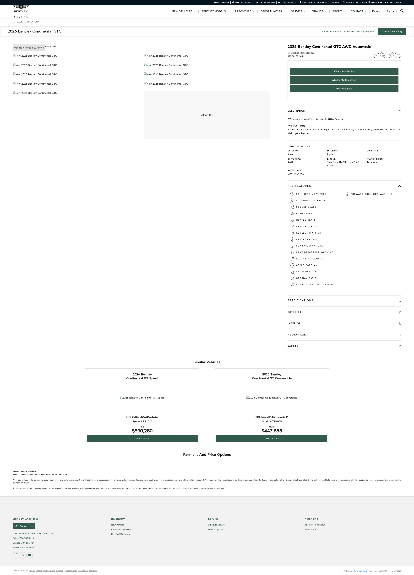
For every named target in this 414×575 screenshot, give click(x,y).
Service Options (216, 529)
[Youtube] (29, 555)
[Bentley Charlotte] (21, 11)
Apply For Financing (315, 525)
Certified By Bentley (121, 534)
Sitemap (59, 571)
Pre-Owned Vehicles (121, 529)
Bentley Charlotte (20, 571)
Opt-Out (93, 571)
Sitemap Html (71, 571)
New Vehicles (117, 525)
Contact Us (26, 526)
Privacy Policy (35, 571)
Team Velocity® (360, 571)
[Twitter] (23, 555)
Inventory (118, 518)
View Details (142, 438)
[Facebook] (16, 555)
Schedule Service (216, 525)
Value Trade (310, 529)
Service (213, 518)
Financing (311, 518)
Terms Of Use (49, 571)
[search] (402, 11)
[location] (300, 2)
